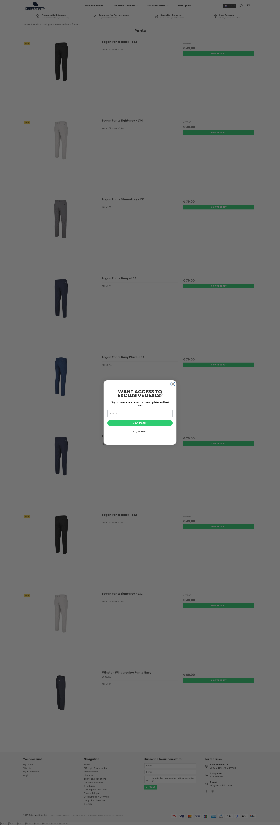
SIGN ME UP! (140, 423)
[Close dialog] (173, 384)
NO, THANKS (140, 432)
